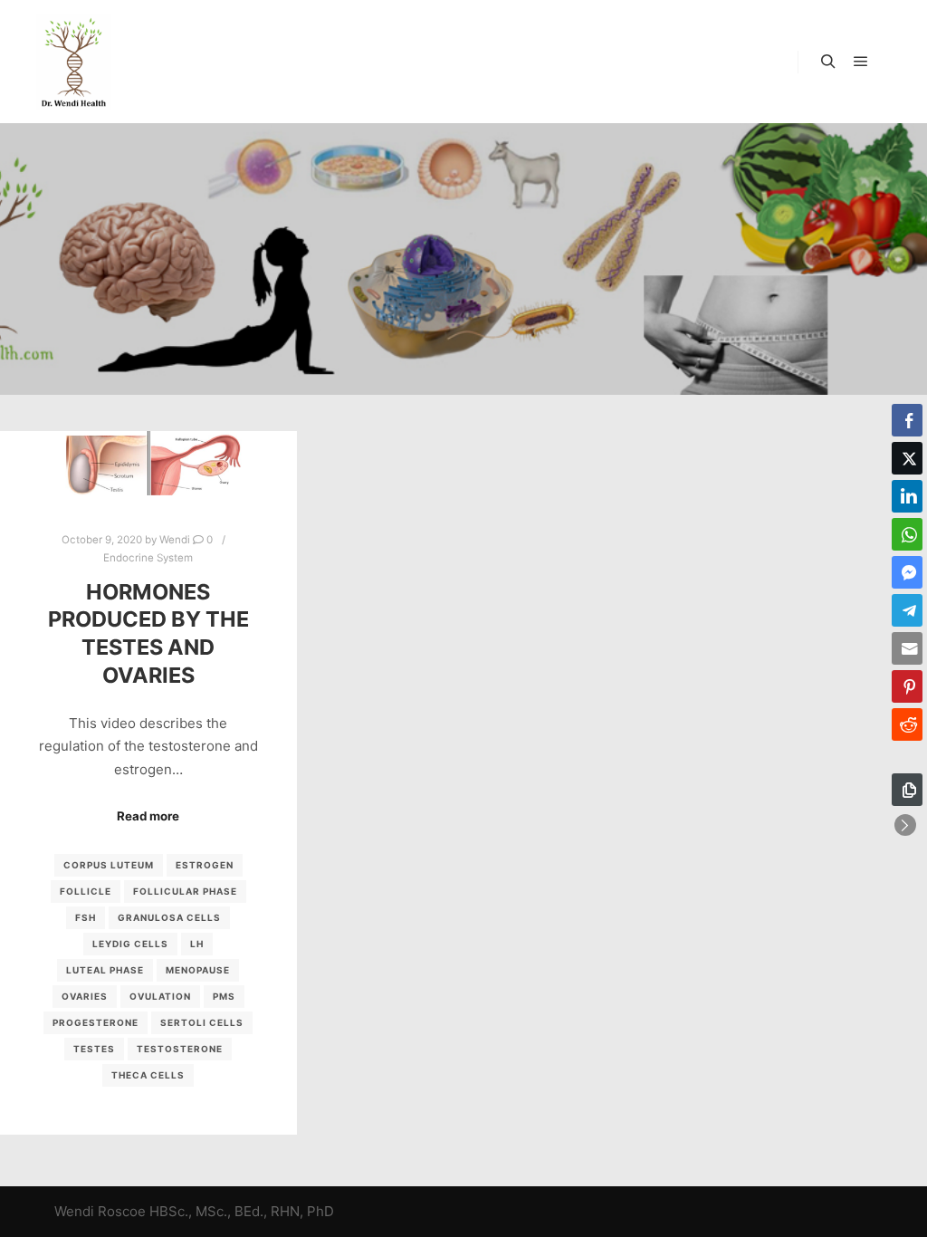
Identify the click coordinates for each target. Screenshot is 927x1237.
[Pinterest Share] (907, 686)
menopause (198, 969)
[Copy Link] (907, 789)
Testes (94, 1048)
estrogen (205, 864)
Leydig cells (130, 943)
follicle (85, 891)
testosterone (180, 1048)
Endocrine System (148, 557)
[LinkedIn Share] (907, 496)
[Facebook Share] (907, 420)
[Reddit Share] (907, 724)
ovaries (85, 996)
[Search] (828, 61)
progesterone (96, 1022)
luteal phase (105, 969)
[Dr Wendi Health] (73, 61)
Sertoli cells (202, 1022)
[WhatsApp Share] (907, 534)
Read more (148, 816)
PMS (224, 996)
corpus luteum (108, 864)
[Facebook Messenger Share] (907, 572)
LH (197, 943)
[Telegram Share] (907, 610)
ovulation (160, 996)
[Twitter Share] (907, 458)
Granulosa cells (169, 917)
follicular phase (185, 891)
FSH (85, 917)
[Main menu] (861, 61)
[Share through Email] (907, 648)
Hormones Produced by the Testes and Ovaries (148, 633)
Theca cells (148, 1074)
